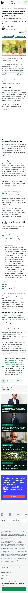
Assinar (14, 496)
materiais (21, 364)
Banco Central (8, 100)
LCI (22, 191)
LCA (3, 193)
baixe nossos (15, 364)
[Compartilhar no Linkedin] (7, 381)
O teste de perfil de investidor (10, 315)
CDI (3, 60)
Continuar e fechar (14, 589)
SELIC (3, 98)
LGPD (2, 578)
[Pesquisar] (19, 2)
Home (3, 8)
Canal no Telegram (21, 36)
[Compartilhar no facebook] (11, 381)
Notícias (7, 8)
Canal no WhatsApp (8, 36)
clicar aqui (16, 374)
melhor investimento (8, 334)
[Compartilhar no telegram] (14, 381)
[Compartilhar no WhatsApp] (21, 381)
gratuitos (7, 366)
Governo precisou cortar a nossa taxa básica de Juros (13, 72)
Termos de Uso (4, 575)
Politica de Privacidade (16, 585)
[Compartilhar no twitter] (18, 381)
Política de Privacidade (6, 572)
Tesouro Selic (20, 255)
